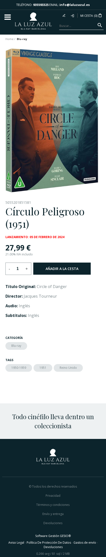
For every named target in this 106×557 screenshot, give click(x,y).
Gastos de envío (84, 542)
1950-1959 (18, 368)
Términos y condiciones (53, 505)
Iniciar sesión (73, 16)
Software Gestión (47, 536)
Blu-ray (16, 346)
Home (9, 39)
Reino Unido (68, 368)
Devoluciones (52, 523)
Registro (64, 16)
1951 (42, 368)
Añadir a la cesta (62, 268)
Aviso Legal (16, 542)
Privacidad (53, 496)
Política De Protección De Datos (49, 542)
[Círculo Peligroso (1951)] (52, 120)
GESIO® (65, 536)
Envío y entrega (53, 514)
